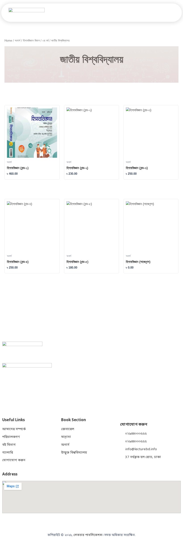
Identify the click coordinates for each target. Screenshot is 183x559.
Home (8, 40)
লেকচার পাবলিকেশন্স (87, 535)
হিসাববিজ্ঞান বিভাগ (31, 40)
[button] (175, 12)
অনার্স (17, 40)
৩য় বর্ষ (45, 40)
